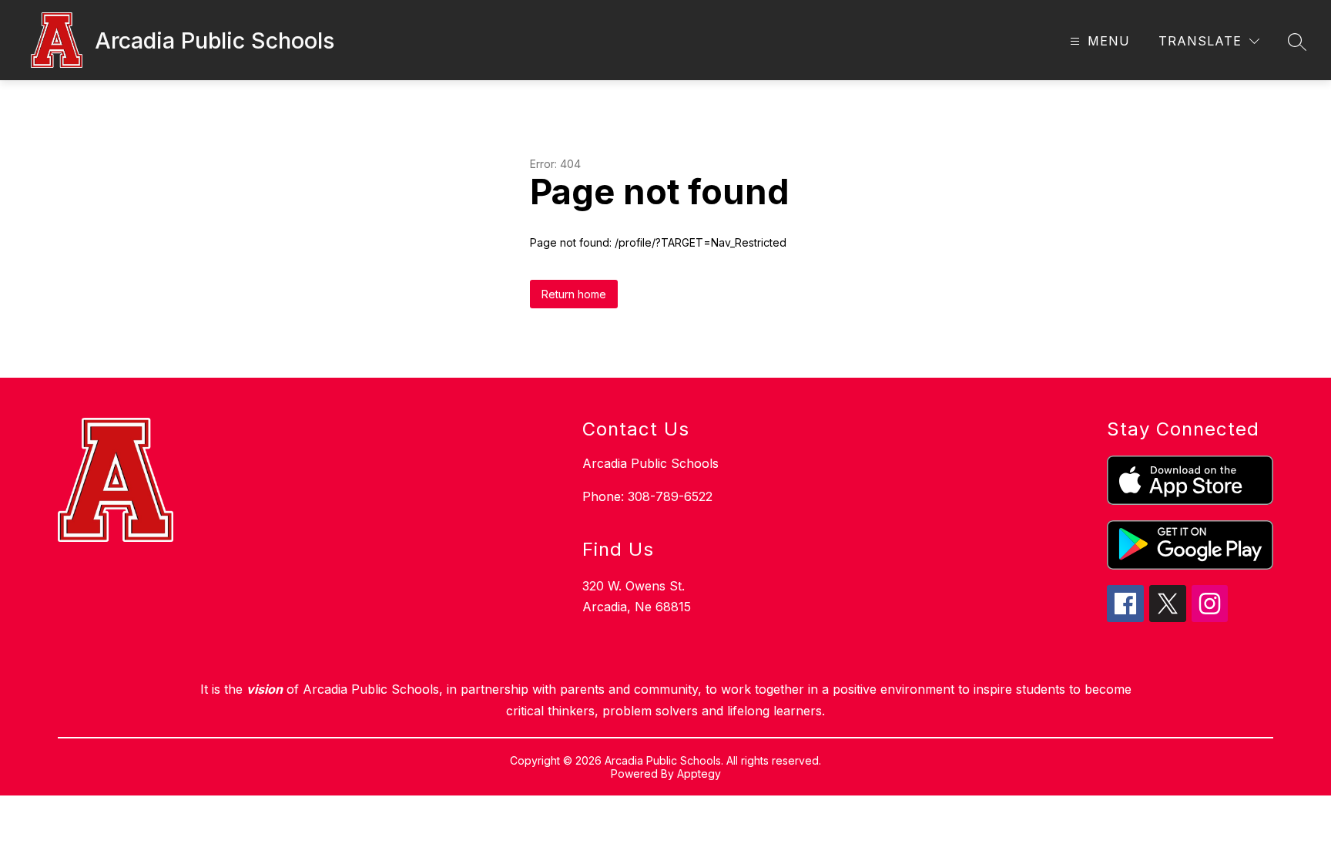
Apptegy (699, 773)
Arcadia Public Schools (650, 463)
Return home (573, 294)
